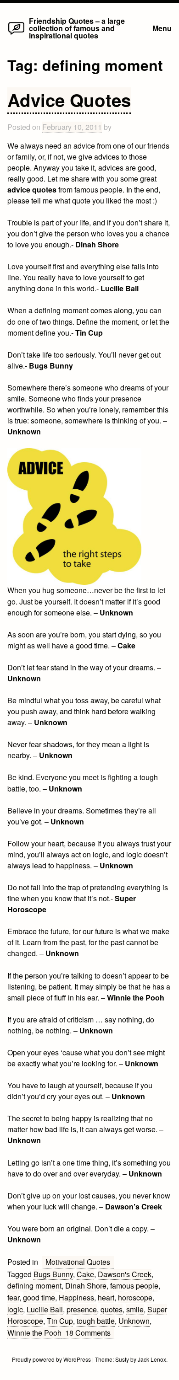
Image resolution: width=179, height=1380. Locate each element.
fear (13, 1297)
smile (135, 1309)
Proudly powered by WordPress (52, 1359)
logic (15, 1309)
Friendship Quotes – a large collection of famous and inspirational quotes (77, 28)
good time (39, 1297)
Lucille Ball (45, 1309)
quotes (112, 1309)
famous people (134, 1285)
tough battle (96, 1321)
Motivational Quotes (77, 1262)
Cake (85, 1274)
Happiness (76, 1297)
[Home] (16, 34)
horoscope (135, 1297)
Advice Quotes (69, 99)
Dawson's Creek (124, 1274)
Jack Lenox (152, 1359)
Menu (162, 28)
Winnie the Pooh (34, 1332)
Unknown (134, 1321)
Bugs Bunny (53, 1274)
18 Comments (89, 1332)
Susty (122, 1359)
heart (106, 1297)
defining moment (34, 1285)
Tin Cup (60, 1321)
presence (82, 1309)
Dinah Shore (85, 1285)
